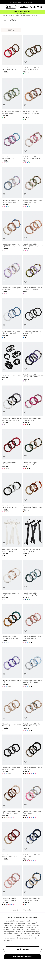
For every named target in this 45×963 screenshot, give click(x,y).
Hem (3, 15)
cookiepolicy (7, 940)
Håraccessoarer (13, 15)
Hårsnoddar (25, 15)
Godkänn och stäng (22, 957)
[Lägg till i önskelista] (4, 61)
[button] (35, 7)
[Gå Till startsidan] (22, 6)
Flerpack (35, 15)
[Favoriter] (39, 7)
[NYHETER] (11, 30)
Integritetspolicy (24, 938)
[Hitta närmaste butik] (31, 7)
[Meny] (3, 6)
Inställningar (22, 949)
